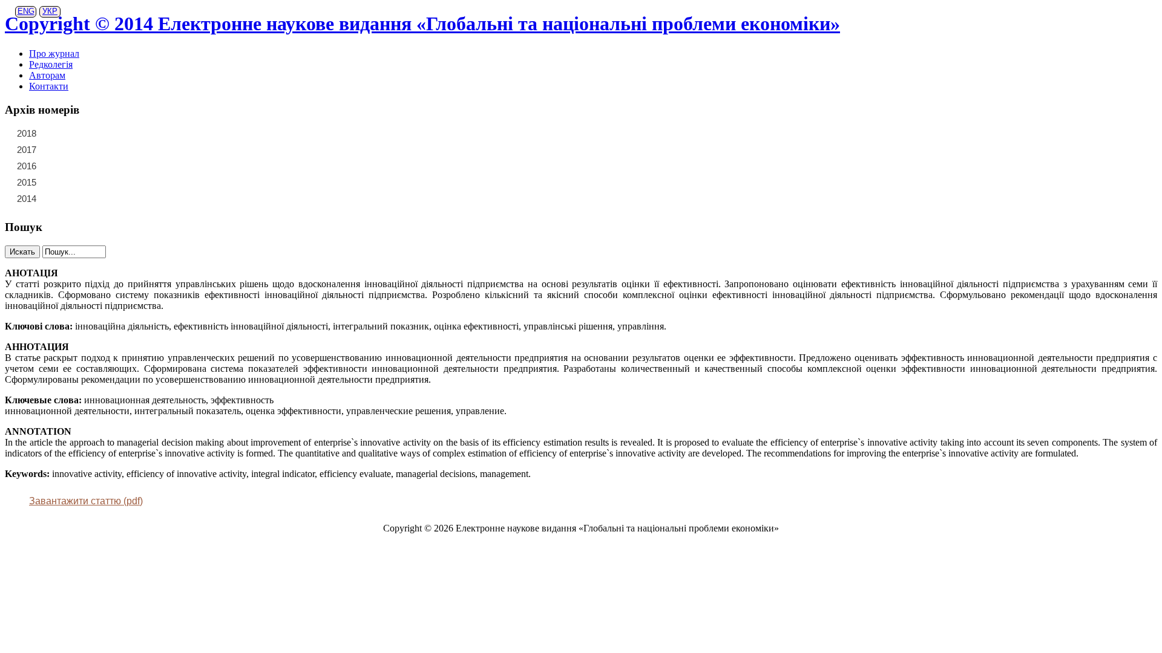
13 (124, 165)
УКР (49, 11)
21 (54, 133)
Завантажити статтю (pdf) (86, 501)
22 (72, 133)
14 (142, 165)
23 (89, 133)
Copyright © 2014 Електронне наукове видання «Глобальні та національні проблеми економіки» (422, 23)
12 (107, 165)
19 (124, 149)
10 (72, 165)
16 (72, 149)
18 (107, 149)
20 (142, 149)
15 (54, 149)
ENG (26, 11)
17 (89, 149)
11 (90, 165)
